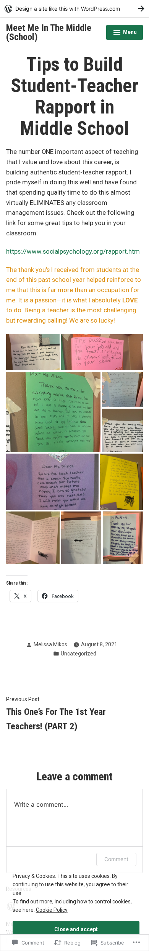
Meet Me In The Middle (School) (48, 32)
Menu (124, 33)
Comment (116, 859)
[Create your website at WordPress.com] (74, 8)
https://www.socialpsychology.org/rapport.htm (73, 251)
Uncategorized (78, 654)
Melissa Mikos (50, 644)
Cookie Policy (52, 910)
